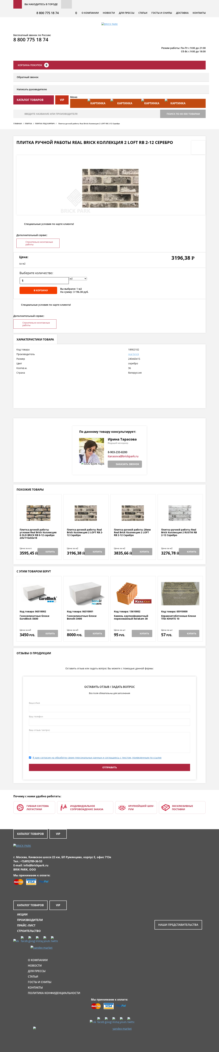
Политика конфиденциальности (54, 993)
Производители (30, 920)
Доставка (182, 12)
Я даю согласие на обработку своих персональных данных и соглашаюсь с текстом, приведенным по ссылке (97, 757)
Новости (109, 12)
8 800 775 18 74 (47, 13)
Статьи (142, 12)
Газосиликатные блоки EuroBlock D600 (34, 617)
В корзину (41, 290)
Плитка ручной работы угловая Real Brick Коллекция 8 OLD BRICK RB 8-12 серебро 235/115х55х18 (38, 533)
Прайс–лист (26, 925)
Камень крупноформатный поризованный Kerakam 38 (131, 617)
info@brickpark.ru (35, 865)
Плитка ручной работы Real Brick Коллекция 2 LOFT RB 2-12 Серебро (85, 532)
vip (62, 100)
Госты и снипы (161, 12)
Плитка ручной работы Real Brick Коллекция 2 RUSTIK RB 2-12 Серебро (179, 532)
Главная (17, 123)
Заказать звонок (127, 464)
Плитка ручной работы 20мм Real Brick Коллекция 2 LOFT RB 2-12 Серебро (132, 532)
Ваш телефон (36, 716)
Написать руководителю (32, 89)
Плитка (28, 123)
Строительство (29, 931)
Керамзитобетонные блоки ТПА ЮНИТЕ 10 (178, 617)
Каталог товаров (30, 834)
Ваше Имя (34, 702)
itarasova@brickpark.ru (123, 456)
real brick (133, 354)
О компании (90, 12)
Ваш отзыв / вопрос (39, 730)
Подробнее (38, 520)
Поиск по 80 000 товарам (183, 113)
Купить (50, 551)
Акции (22, 914)
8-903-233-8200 (117, 452)
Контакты (199, 12)
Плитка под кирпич (45, 123)
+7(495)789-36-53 (31, 861)
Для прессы (126, 12)
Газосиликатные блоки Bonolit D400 (81, 617)
